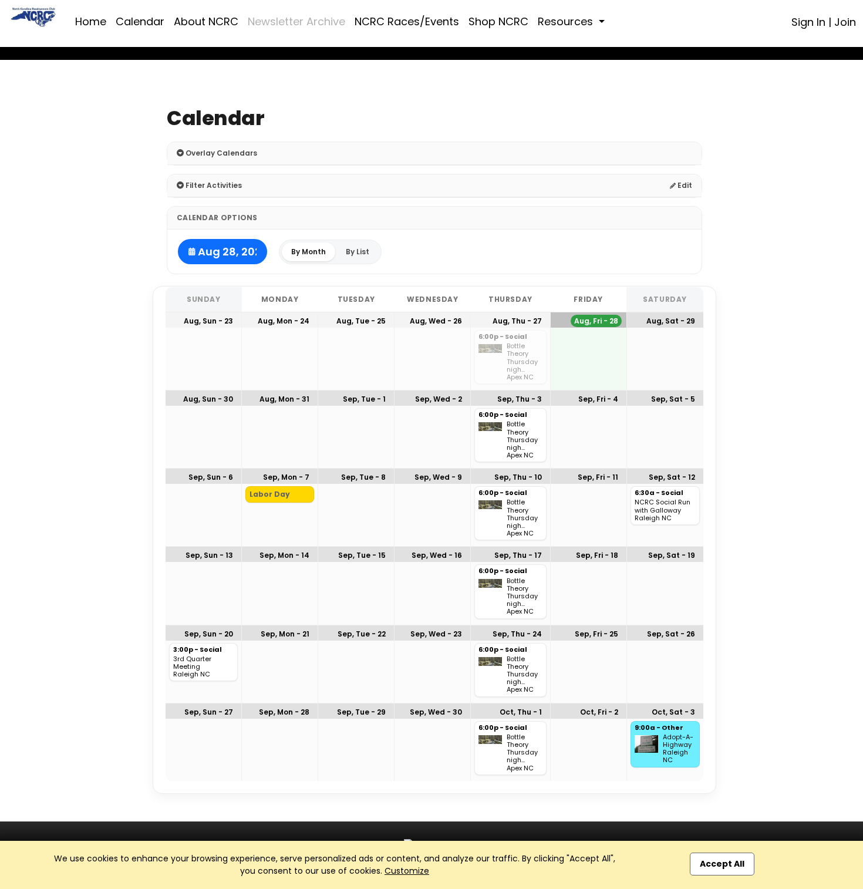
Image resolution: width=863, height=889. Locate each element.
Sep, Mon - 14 (284, 555)
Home (90, 21)
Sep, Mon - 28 (284, 712)
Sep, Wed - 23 (436, 634)
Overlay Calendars (220, 153)
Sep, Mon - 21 (285, 634)
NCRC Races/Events (407, 21)
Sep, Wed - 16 (437, 555)
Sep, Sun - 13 (209, 555)
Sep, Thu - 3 (519, 399)
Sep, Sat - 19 (671, 555)
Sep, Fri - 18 (597, 555)
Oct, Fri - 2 (599, 712)
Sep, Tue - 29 (361, 712)
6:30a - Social (659, 493)
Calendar (140, 21)
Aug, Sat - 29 (670, 321)
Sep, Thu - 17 (518, 555)
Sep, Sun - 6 (210, 477)
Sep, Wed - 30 (436, 712)
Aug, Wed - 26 (436, 321)
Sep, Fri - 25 (596, 634)
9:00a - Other (659, 728)
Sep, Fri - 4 (598, 399)
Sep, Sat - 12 (672, 477)
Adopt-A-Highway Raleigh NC (678, 749)
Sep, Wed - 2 (438, 399)
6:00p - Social (502, 337)
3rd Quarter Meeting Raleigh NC (192, 667)
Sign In (808, 22)
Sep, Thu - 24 (517, 634)
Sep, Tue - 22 (362, 634)
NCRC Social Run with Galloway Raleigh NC (662, 510)
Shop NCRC (498, 21)
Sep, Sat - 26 (671, 634)
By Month (308, 252)
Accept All (722, 864)
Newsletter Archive (296, 21)
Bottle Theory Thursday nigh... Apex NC (522, 361)
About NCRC (206, 21)
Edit (684, 185)
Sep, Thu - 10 (518, 477)
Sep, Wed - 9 (438, 477)
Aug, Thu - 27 (517, 321)
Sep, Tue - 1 (364, 399)
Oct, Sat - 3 (673, 712)
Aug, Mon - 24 (283, 321)
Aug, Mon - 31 (284, 399)
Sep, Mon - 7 (286, 477)
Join (845, 22)
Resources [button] (567, 21)
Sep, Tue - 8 (363, 477)
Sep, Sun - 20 (208, 634)
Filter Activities (213, 185)
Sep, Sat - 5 (673, 399)
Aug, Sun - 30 (208, 399)
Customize (407, 871)
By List (357, 252)
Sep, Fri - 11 (598, 477)
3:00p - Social (197, 650)
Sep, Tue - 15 (362, 555)
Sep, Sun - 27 (208, 712)
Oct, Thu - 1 (521, 712)
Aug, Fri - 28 (596, 321)
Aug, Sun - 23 (208, 321)
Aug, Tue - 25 (361, 321)
